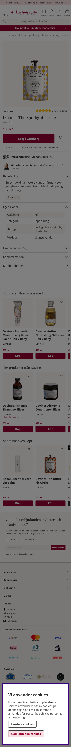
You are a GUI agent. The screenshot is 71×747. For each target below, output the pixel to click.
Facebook (11, 609)
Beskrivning (10, 176)
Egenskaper (10, 207)
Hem (5, 35)
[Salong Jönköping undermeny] (41, 588)
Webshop (29, 539)
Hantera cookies (22, 724)
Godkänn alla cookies (26, 734)
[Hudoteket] (24, 12)
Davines (8, 111)
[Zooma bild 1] (35, 74)
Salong (14, 539)
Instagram (11, 613)
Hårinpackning (31, 35)
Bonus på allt (60, 2)
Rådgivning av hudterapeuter (38, 2)
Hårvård (15, 35)
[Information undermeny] (42, 572)
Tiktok (9, 617)
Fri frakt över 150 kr (13, 2)
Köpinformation (13, 257)
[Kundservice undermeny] (42, 580)
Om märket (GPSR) (15, 248)
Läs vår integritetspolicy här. (19, 553)
